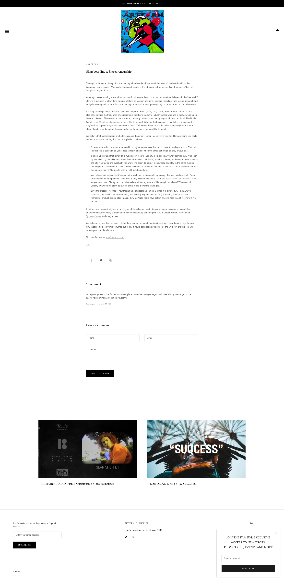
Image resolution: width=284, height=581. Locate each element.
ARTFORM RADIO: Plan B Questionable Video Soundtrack (77, 483)
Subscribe (248, 568)
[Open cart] (277, 31)
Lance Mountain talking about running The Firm (115, 122)
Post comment (100, 374)
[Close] (275, 533)
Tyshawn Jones (93, 216)
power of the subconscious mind (181, 178)
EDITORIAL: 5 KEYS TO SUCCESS (173, 483)
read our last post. (115, 237)
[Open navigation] (7, 31)
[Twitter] (126, 537)
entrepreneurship (164, 136)
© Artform (16, 572)
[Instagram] (133, 537)
